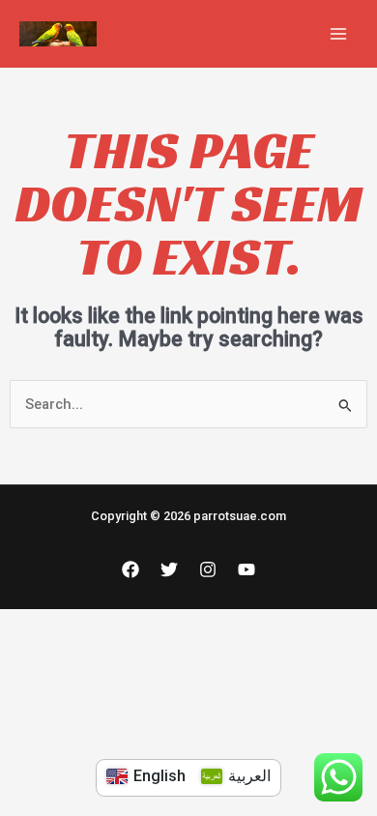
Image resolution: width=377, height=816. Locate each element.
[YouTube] (246, 569)
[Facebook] (130, 569)
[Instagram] (208, 569)
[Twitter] (169, 569)
